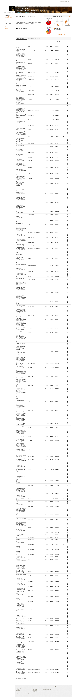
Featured (44, 6)
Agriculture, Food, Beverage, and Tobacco (8, 17)
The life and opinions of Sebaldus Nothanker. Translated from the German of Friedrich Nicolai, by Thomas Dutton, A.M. (21, 397)
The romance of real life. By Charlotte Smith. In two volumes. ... (20, 50)
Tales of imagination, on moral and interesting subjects (21, 351)
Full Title (18, 43)
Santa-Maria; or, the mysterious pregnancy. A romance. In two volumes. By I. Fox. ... (21, 332)
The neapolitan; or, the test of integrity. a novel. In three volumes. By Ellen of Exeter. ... (21, 414)
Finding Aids (50, 6)
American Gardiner (19, 675)
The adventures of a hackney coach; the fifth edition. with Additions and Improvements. (21, 220)
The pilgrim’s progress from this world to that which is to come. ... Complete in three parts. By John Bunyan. (20, 178)
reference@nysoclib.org (18, 690)
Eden (17, 136)
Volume (47, 43)
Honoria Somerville (19, 102)
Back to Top (70, 682)
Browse (32, 6)
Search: (58, 41)
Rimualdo (18, 536)
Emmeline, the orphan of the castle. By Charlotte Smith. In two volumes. (21, 279)
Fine (64, 43)
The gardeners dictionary (20, 119)
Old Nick (17, 501)
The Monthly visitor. (19, 388)
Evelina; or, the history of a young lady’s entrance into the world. (21, 59)
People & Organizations (25, 12)
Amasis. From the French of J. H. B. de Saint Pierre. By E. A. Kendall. (21, 211)
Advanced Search (38, 6)
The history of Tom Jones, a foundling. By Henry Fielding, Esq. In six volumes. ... (21, 319)
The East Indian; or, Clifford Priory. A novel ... (20, 340)
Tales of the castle (19, 232)
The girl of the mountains (20, 648)
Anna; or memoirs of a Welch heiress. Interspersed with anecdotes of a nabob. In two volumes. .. (21, 94)
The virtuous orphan (19, 615)
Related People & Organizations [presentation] (35, 38)
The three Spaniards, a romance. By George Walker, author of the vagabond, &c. (21, 440)
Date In (56, 43)
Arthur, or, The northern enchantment (20, 354)
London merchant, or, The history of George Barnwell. (20, 612)
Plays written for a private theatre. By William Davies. (20, 82)
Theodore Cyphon (19, 159)
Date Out (52, 43)
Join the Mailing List (63, 1)
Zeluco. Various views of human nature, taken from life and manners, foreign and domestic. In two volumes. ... (21, 224)
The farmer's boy (19, 578)
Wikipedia (6, 28)
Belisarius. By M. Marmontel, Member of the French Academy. (21, 265)
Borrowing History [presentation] (21, 38)
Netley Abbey (18, 268)
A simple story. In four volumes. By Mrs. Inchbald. (21, 76)
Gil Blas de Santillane (19, 142)
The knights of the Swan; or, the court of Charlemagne (20, 245)
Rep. (61, 43)
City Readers (18, 12)
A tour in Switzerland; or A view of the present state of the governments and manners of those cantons (21, 125)
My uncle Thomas (19, 529)
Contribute (24, 28)
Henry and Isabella (19, 167)
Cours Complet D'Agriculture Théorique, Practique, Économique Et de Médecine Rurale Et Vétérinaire (21, 133)
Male (5, 20)
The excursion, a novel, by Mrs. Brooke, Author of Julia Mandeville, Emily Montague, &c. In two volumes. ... (21, 68)
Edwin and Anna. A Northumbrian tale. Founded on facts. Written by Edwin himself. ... (21, 46)
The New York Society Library (12, 8)
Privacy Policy (28, 693)
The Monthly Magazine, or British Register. (20, 391)
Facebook (70, 1)
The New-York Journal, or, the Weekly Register (21, 347)
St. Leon (17, 593)
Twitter (71, 1)
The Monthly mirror (19, 495)
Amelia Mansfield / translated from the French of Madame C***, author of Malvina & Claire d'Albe (21, 567)
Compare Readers (63, 34)
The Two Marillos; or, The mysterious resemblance (20, 630)
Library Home (18, 6)
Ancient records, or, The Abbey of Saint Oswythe (21, 452)
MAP (55, 686)
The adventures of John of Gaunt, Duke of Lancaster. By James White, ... (21, 657)
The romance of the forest (20, 239)
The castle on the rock (20, 273)
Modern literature (19, 617)
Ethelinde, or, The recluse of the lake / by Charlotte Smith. (21, 106)
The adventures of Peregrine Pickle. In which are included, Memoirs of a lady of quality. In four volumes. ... (21, 173)
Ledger (68, 43)
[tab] (21, 38)
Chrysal (17, 214)
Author (29, 43)
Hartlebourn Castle (19, 625)
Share (18, 28)
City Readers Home (25, 6)
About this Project (57, 6)
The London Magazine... (20, 534)
